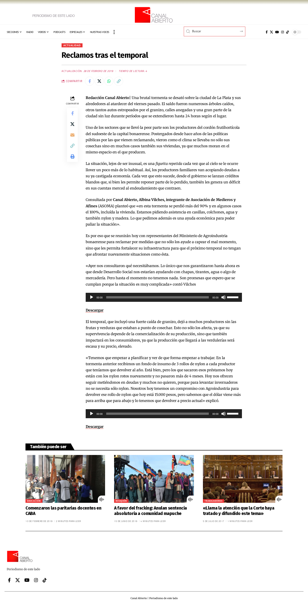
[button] (114, 32)
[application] (164, 297)
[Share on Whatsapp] (108, 81)
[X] (271, 32)
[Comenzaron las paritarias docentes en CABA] (65, 479)
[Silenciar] (223, 297)
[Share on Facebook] (89, 81)
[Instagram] (282, 32)
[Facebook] (266, 32)
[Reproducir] (91, 297)
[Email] (72, 134)
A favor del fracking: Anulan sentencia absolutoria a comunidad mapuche (150, 510)
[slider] (233, 297)
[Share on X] (99, 81)
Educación (34, 500)
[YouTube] (277, 32)
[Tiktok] (287, 32)
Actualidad (72, 45)
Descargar (94, 310)
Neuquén (121, 500)
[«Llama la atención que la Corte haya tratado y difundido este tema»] (243, 479)
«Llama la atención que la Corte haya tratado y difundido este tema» (238, 510)
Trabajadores (214, 500)
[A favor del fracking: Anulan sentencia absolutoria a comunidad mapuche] (154, 479)
